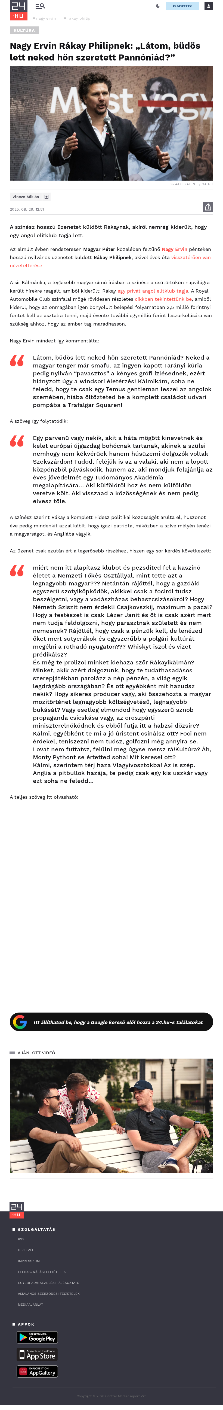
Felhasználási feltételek (42, 1272)
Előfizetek (182, 6)
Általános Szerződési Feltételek (49, 1294)
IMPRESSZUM (29, 1261)
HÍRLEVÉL (26, 1250)
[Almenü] (40, 6)
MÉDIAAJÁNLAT (30, 1304)
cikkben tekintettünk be (163, 299)
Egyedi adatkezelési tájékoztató (48, 1283)
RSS (21, 1239)
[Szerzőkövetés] (46, 197)
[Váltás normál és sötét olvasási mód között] (158, 6)
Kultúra (24, 30)
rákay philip (79, 18)
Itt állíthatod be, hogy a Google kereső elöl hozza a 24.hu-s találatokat (118, 1022)
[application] (111, 1116)
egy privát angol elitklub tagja (152, 291)
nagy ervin (46, 18)
